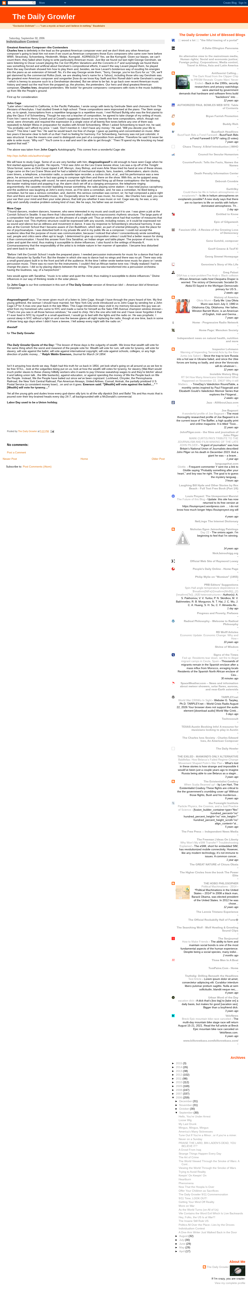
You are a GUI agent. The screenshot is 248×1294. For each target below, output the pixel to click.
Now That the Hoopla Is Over (196, 1186)
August (184, 1236)
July (182, 1239)
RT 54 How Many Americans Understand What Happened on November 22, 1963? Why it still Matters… (208, 380)
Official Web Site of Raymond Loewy (214, 561)
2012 (179, 1074)
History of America (226, 297)
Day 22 (205, 532)
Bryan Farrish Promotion (222, 116)
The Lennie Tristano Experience (217, 911)
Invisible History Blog (224, 374)
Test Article (195, 979)
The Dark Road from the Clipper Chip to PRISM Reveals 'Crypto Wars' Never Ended (214, 80)
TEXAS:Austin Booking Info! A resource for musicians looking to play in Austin (210, 728)
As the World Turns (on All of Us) (199, 1209)
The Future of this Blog (191, 499)
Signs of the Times (226, 654)
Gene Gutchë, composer (222, 240)
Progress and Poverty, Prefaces (217, 613)
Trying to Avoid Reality (192, 1171)
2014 (179, 1067)
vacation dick (186, 1000)
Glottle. (182, 466)
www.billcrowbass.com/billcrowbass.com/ (210, 1040)
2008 (179, 1089)
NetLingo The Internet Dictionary (216, 521)
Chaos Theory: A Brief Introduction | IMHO (210, 146)
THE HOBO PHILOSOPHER (221, 883)
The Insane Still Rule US (193, 1220)
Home (84, 458)
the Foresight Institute (223, 803)
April (182, 1251)
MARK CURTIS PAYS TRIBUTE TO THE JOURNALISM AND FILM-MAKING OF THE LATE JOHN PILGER (208, 442)
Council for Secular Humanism (218, 154)
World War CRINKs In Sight (195, 700)
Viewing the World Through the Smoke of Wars (207, 1167)
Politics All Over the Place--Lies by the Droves (206, 1224)
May (182, 1247)
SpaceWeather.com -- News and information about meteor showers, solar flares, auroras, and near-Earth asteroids (209, 686)
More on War (187, 1205)
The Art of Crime (189, 1157)
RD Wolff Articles (227, 632)
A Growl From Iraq (190, 1149)
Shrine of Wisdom (226, 646)
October (184, 1108)
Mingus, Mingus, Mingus (193, 1127)
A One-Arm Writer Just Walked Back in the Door (208, 1232)
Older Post (158, 458)
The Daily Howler (227, 748)
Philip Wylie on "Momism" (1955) (216, 576)
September (186, 1112)
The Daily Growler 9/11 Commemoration (203, 1194)
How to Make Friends (195, 941)
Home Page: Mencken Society (218, 330)
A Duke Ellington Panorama (220, 48)
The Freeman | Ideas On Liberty (217, 839)
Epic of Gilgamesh (226, 221)
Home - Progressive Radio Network (215, 322)
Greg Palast (230, 272)
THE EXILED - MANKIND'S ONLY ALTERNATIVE (207, 756)
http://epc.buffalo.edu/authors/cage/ (29, 155)
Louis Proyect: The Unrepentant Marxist (211, 496)
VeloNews (232, 1015)
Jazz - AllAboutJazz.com (222, 402)
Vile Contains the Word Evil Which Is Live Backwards (211, 1213)
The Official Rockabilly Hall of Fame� (213, 919)
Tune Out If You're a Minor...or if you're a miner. (208, 1135)
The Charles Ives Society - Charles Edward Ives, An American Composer (210, 739)
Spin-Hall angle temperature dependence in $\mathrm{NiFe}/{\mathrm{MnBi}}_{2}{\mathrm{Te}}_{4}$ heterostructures (207, 591)
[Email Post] (52, 431)
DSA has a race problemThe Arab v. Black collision (207, 275)
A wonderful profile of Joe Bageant (203, 413)
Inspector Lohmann (225, 349)
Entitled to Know (227, 214)
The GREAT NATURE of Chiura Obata (214, 864)
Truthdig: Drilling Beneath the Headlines (211, 975)
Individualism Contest (192, 1228)
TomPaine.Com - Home (223, 968)
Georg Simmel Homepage (221, 256)
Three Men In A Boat (225, 960)
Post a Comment (16, 452)
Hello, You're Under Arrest (194, 1116)
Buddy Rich (230, 124)
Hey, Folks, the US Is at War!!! (197, 1217)
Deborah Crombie (226, 181)
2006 (179, 1097)
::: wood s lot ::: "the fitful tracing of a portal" (208, 40)
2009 (179, 1086)
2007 (179, 1093)
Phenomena (186, 1183)
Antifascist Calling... (225, 73)
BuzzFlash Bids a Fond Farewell (197, 134)
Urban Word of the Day (223, 997)
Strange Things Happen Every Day (200, 1153)
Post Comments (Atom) (37, 466)
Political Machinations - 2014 (219, 886)
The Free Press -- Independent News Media (210, 831)
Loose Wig (185, 1120)
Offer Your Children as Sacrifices (199, 1190)
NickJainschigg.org (225, 553)
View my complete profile (230, 1283)
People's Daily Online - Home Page (215, 568)
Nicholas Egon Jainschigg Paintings (214, 529)
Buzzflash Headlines (224, 131)
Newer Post (10, 458)
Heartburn (185, 1179)
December (186, 1101)
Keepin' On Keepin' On (193, 1175)
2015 (179, 1063)
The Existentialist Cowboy (221, 781)
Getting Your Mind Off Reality (196, 1201)
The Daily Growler (43, 16)
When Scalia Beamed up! (200, 784)
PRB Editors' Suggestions (221, 584)
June (182, 1243)
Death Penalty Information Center (216, 173)
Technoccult (230, 718)
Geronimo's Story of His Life (219, 264)
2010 (179, 1082)
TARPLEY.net (229, 697)
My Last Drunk (187, 1124)
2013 (179, 1071)
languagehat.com (226, 463)
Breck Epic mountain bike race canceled (207, 1018)
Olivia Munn (204, 300)
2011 (179, 1078)
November (186, 1105)
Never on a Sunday (190, 1139)
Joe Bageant (230, 410)
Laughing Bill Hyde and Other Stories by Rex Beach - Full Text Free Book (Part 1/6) (208, 487)
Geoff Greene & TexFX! (223, 248)
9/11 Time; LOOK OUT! (193, 1198)
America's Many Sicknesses (196, 1131)
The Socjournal (228, 938)
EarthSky (232, 189)
